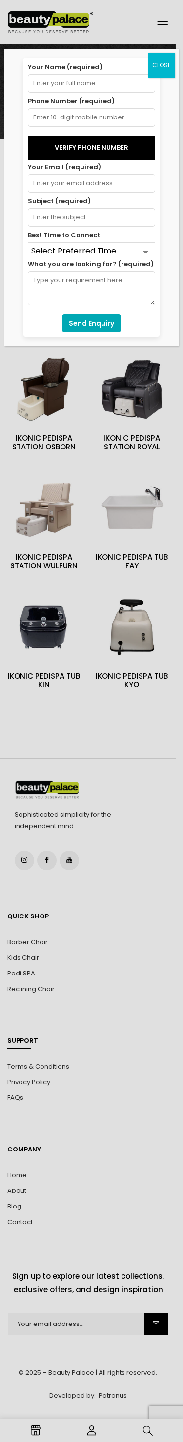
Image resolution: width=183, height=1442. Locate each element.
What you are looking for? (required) (91, 264)
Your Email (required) (64, 167)
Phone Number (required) (71, 101)
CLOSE (161, 65)
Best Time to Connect (64, 235)
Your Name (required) (65, 67)
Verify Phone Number (91, 147)
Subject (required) (59, 201)
